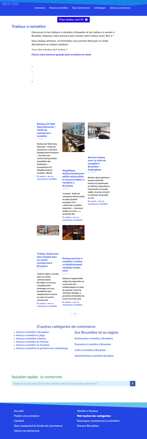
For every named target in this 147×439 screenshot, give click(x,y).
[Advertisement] (73, 103)
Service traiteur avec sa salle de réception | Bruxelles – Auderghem (97, 163)
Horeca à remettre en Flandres (33, 345)
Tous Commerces (81, 8)
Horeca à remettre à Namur (31, 338)
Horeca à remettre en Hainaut (32, 341)
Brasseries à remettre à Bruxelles (93, 344)
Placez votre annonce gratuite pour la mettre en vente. (62, 54)
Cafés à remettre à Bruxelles (90, 350)
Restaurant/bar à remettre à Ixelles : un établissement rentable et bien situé (72, 264)
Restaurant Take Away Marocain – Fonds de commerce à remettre (46, 130)
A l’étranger (100, 8)
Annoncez (40, 8)
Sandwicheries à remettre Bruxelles (94, 355)
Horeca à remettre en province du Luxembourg (42, 348)
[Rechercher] (132, 383)
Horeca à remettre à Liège (30, 335)
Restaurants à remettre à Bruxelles (94, 338)
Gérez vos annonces (120, 8)
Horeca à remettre (58, 8)
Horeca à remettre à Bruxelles (32, 332)
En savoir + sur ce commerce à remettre (47, 177)
